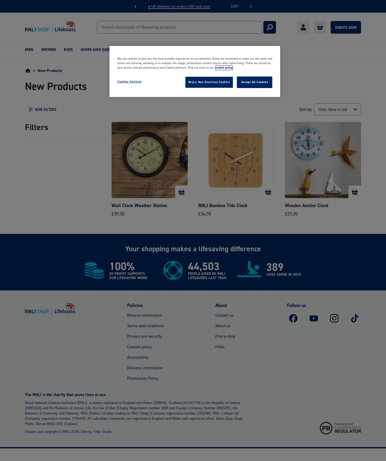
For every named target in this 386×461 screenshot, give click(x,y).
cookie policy (224, 68)
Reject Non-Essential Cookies (209, 82)
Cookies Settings (129, 82)
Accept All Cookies (254, 82)
